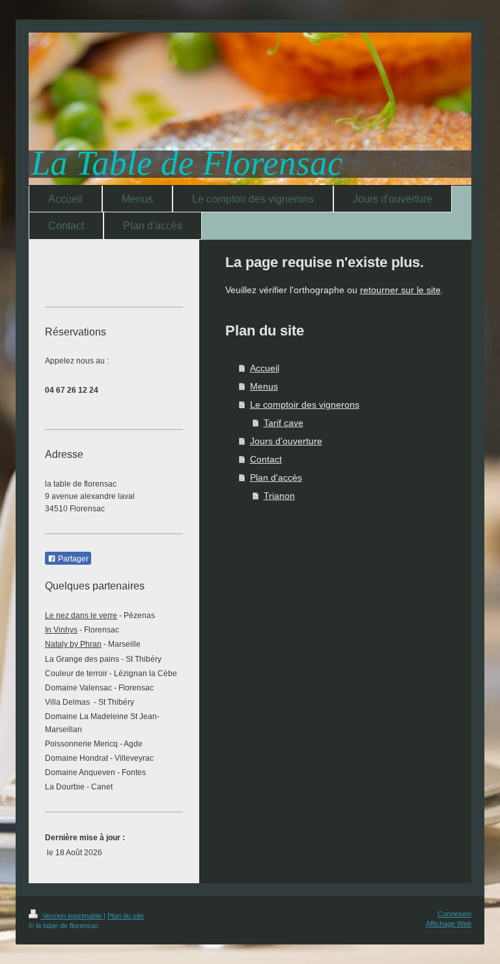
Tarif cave (283, 423)
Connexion (454, 914)
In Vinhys (61, 629)
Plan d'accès (276, 477)
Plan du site (125, 916)
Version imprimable (72, 916)
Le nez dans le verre (81, 615)
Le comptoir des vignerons (304, 404)
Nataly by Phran (73, 644)
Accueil (264, 368)
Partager (72, 558)
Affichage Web (448, 924)
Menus (264, 386)
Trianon (279, 495)
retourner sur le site (400, 290)
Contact (266, 459)
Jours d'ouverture (286, 441)
